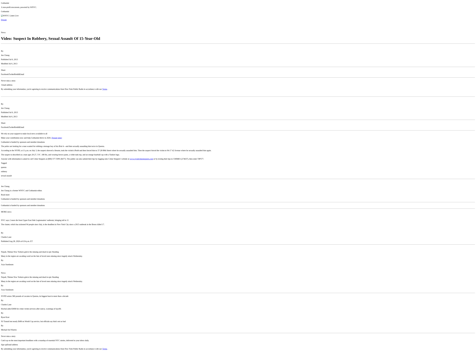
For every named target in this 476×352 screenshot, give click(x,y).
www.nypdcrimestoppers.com (141, 159)
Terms (104, 89)
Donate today (57, 138)
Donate (4, 20)
